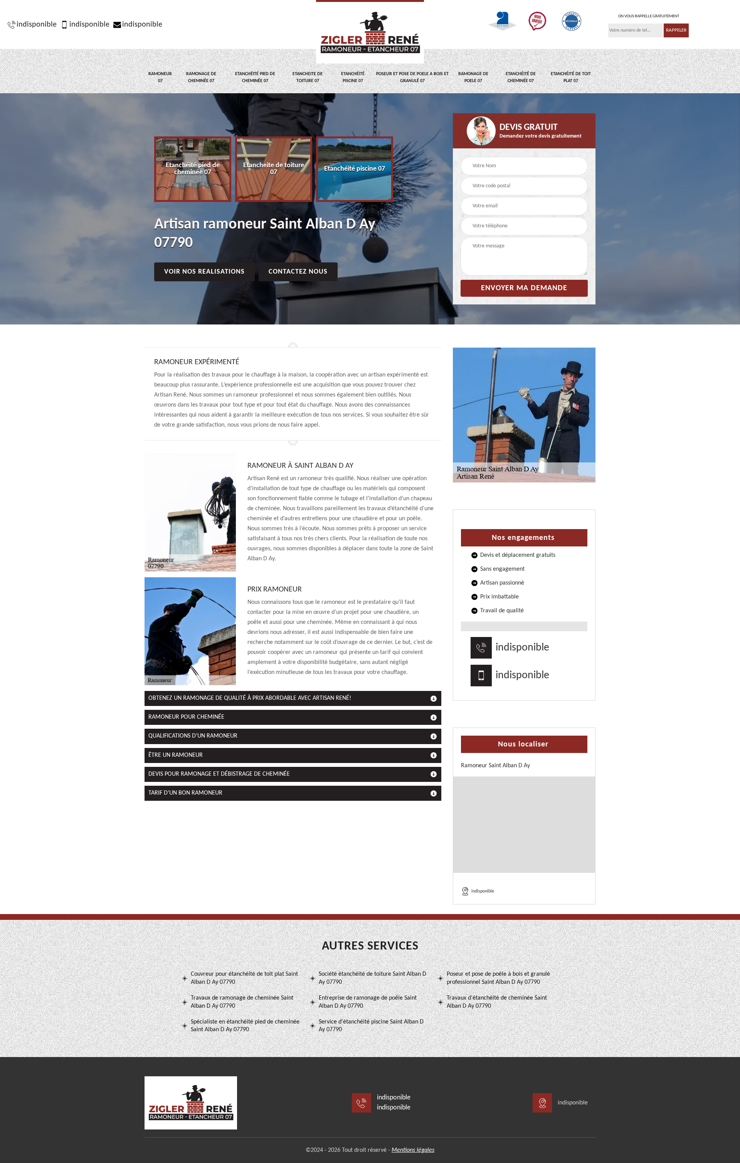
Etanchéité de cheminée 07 (521, 77)
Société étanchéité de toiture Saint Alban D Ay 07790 (372, 978)
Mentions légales (413, 1150)
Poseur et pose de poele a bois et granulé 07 (412, 77)
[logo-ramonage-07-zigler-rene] (370, 32)
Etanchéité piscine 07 (353, 77)
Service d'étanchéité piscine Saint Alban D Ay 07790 (371, 1026)
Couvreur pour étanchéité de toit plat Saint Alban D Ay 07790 (244, 978)
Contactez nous (298, 272)
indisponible (37, 25)
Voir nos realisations (204, 272)
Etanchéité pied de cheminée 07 (255, 77)
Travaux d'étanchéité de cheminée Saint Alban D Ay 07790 (497, 1002)
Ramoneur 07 (160, 77)
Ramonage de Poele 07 (473, 77)
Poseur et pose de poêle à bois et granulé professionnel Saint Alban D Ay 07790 (498, 978)
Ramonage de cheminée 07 (201, 77)
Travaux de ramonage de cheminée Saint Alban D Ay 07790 (242, 1002)
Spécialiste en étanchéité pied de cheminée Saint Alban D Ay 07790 (245, 1026)
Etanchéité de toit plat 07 (571, 77)
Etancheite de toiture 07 (308, 77)
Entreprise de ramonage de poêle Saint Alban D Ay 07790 (368, 1002)
